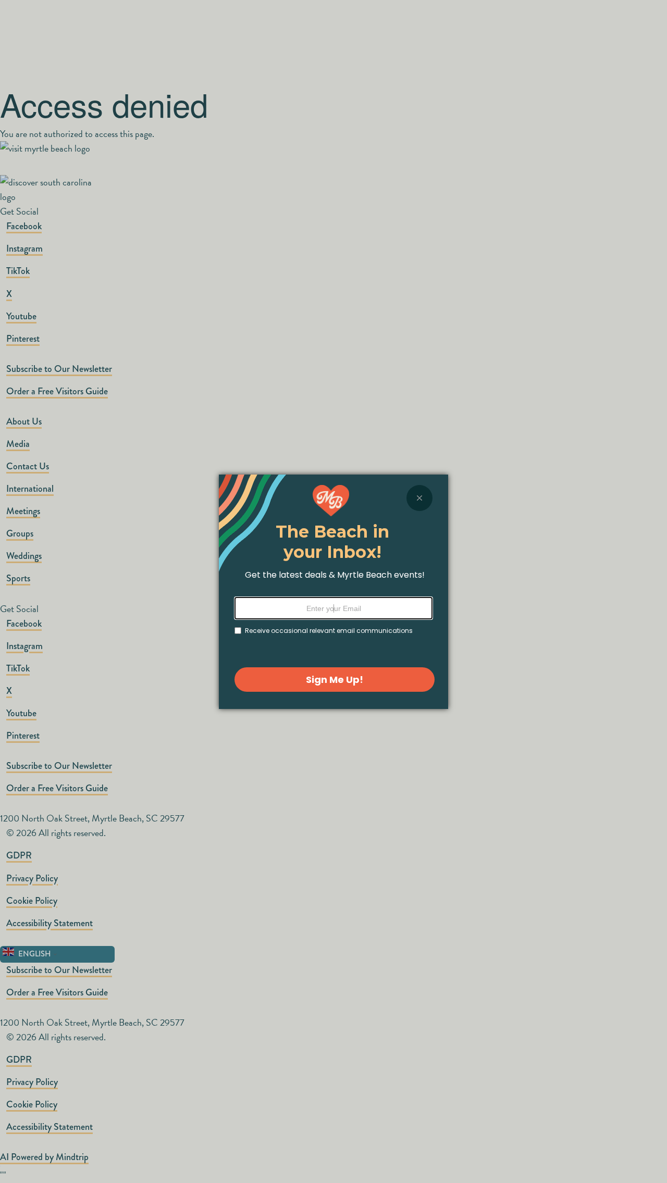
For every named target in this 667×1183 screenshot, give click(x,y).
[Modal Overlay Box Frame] (333, 592)
